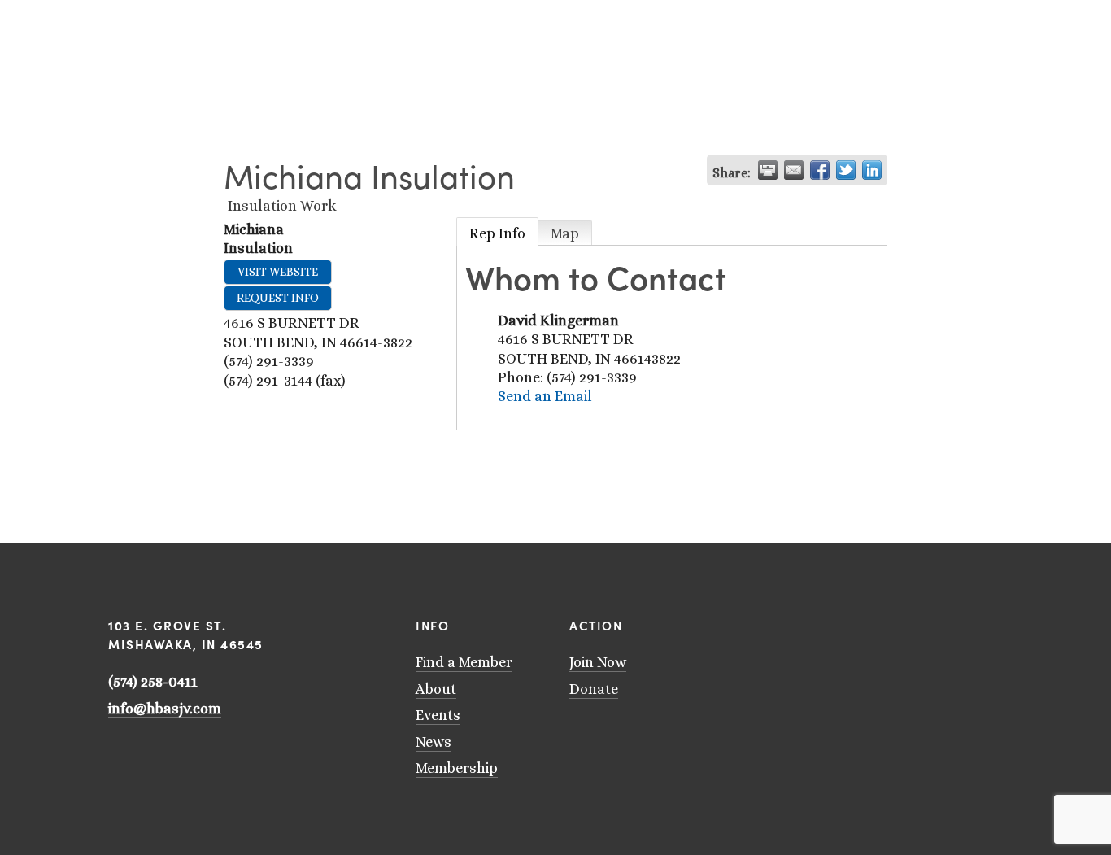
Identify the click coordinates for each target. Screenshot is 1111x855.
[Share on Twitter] (846, 170)
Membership (457, 768)
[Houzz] (890, 622)
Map (565, 233)
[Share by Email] (794, 170)
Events (438, 715)
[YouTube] (827, 622)
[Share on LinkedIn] (872, 170)
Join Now (597, 662)
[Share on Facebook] (820, 170)
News (433, 742)
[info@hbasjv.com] (806, 622)
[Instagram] (848, 622)
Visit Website (277, 271)
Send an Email (545, 396)
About (436, 689)
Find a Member (464, 662)
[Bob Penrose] (911, 622)
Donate (593, 689)
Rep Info (497, 233)
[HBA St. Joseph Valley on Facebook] (869, 622)
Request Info (278, 297)
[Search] (114, 18)
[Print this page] (768, 170)
